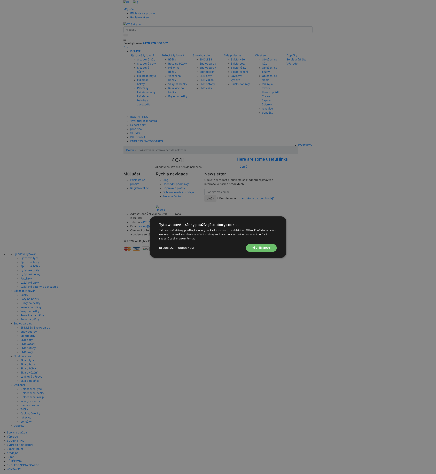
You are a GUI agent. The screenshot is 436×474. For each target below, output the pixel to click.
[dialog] (218, 237)
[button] (177, 248)
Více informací (187, 238)
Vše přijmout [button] (261, 247)
